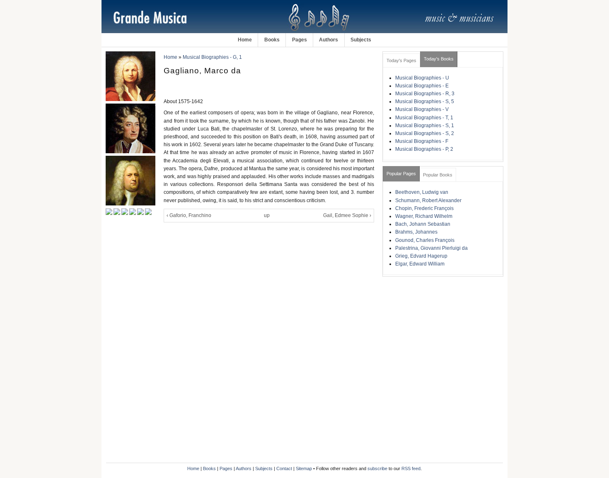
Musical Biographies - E (422, 86)
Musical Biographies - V (422, 109)
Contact (284, 468)
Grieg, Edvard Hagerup (421, 256)
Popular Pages (401, 173)
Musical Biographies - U (422, 78)
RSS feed (410, 468)
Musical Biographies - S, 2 (424, 133)
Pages (299, 40)
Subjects (360, 40)
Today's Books (439, 58)
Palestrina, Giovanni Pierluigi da (431, 248)
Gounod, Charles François (424, 240)
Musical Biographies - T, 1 (424, 118)
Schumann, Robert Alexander (428, 200)
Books (272, 40)
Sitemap (304, 468)
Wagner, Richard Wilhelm (423, 216)
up (267, 215)
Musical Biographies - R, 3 (424, 94)
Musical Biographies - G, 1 (212, 57)
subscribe (377, 468)
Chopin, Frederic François (424, 208)
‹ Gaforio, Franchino (189, 215)
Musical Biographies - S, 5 (424, 101)
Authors (328, 40)
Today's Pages (401, 60)
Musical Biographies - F (421, 141)
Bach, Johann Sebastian (422, 224)
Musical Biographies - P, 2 (424, 149)
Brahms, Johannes (416, 232)
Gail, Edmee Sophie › (347, 215)
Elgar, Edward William (420, 264)
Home (245, 40)
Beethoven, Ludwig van (421, 192)
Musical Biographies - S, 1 (424, 125)
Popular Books (437, 174)
